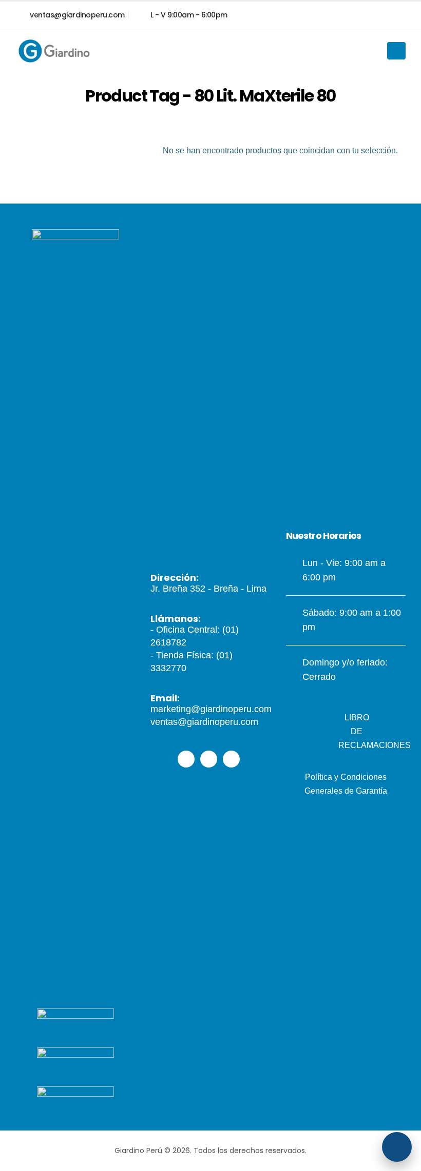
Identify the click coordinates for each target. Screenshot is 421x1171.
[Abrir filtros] (397, 1147)
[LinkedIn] (395, 15)
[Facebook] (330, 15)
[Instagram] (363, 15)
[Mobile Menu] (396, 50)
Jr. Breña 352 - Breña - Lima (208, 588)
